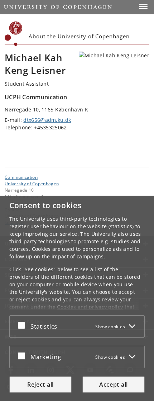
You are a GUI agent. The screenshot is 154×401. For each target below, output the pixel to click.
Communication (21, 177)
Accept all (113, 384)
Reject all (40, 384)
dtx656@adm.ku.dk (47, 119)
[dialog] (77, 298)
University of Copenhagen (32, 183)
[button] (143, 6)
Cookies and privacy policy (90, 307)
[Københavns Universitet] (14, 34)
